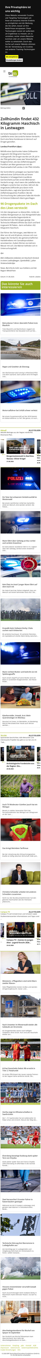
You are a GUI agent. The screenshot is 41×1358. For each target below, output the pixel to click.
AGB (34, 1345)
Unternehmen (6, 1345)
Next (37, 453)
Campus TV (5, 912)
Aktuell (3, 430)
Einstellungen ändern (14, 60)
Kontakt (28, 1345)
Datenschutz (15, 1348)
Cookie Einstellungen (8, 1350)
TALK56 (4, 735)
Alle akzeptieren (12, 57)
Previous (3, 453)
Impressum (5, 1348)
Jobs (22, 1345)
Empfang (16, 1345)
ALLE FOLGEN (34, 430)
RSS (19, 1350)
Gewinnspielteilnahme (30, 1348)
